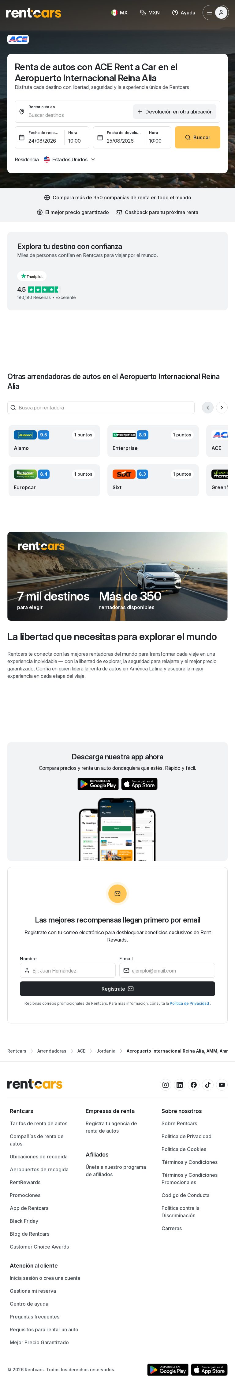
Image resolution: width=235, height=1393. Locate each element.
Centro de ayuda (29, 1304)
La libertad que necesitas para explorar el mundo (112, 637)
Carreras (172, 1228)
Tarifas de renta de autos (38, 1123)
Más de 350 (130, 596)
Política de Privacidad (190, 1003)
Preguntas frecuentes (34, 1317)
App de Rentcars (29, 1208)
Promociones (25, 1195)
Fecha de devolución (124, 132)
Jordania (106, 1050)
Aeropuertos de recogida (39, 1169)
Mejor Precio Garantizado (39, 1342)
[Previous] (208, 407)
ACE (81, 1050)
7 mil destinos (53, 596)
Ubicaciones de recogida (39, 1156)
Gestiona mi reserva (33, 1291)
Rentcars (16, 1050)
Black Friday (24, 1221)
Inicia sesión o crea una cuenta (45, 1278)
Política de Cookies (184, 1149)
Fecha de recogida (44, 132)
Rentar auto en (41, 107)
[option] (41, 1111)
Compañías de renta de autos (37, 1140)
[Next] (222, 407)
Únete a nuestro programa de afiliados (116, 1170)
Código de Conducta (186, 1195)
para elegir (30, 607)
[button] (36, 276)
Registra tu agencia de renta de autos (111, 1127)
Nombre (28, 958)
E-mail (126, 958)
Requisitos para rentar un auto (44, 1329)
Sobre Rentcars (179, 1123)
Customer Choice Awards (39, 1247)
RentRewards (25, 1182)
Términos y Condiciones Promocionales (190, 1178)
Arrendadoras (51, 1050)
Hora (72, 132)
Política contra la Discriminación (181, 1211)
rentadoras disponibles (127, 607)
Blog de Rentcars (29, 1234)
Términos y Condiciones (190, 1162)
